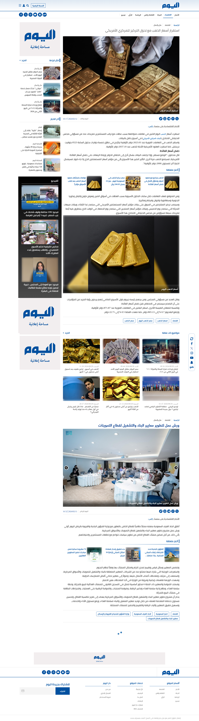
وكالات (82, 118)
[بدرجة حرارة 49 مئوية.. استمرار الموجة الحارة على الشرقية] (51, 148)
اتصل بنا (140, 697)
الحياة (159, 15)
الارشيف (140, 693)
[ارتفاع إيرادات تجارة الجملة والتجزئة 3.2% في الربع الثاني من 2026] (160, 351)
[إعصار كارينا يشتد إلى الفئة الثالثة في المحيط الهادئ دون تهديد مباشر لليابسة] (51, 132)
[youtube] (35, 15)
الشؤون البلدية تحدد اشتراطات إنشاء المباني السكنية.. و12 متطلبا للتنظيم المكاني (154, 552)
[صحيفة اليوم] (168, 5)
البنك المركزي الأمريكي (152, 138)
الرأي (130, 15)
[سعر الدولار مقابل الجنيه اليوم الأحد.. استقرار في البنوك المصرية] (121, 351)
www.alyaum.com (137, 718)
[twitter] (26, 15)
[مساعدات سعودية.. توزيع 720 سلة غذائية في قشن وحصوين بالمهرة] (51, 165)
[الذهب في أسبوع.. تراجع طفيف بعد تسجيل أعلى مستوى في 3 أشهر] (81, 351)
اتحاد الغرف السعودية (142, 614)
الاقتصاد (168, 14)
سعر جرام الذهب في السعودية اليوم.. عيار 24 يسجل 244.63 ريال (115, 181)
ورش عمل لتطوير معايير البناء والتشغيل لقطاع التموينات (138, 424)
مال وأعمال (157, 25)
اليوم (86, 118)
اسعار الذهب (162, 320)
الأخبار (176, 15)
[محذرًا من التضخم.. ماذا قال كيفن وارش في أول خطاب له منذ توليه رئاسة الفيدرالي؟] (81, 388)
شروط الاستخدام (105, 697)
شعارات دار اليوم (137, 705)
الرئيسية (176, 25)
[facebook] (21, 15)
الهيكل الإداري (106, 693)
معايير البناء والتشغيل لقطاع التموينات (163, 618)
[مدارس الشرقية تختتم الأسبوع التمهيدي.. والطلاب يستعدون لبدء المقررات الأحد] (40, 232)
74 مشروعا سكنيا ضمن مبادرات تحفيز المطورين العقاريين (76, 552)
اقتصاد (175, 320)
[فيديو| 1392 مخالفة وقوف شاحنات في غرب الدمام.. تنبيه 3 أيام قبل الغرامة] (40, 197)
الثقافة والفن (149, 15)
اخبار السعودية (162, 614)
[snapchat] (40, 15)
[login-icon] (24, 5)
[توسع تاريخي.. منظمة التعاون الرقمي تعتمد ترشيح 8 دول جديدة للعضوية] (160, 388)
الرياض (82, 511)
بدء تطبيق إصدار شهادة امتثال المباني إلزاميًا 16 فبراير (115, 552)
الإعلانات (140, 701)
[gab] (45, 15)
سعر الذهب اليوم (145, 320)
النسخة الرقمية (38, 5)
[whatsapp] (165, 118)
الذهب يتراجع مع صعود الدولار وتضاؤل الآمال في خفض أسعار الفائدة (153, 181)
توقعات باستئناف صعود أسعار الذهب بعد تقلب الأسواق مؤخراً (76, 181)
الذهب (163, 134)
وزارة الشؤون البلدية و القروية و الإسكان (113, 614)
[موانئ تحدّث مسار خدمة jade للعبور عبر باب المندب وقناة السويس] (51, 90)
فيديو (123, 15)
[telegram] (169, 118)
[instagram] (30, 15)
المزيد (67, 333)
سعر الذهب (129, 320)
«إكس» (151, 126)
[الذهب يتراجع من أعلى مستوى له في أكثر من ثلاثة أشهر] (121, 388)
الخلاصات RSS (138, 708)
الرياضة (138, 15)
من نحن (108, 689)
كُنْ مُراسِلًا (139, 689)
